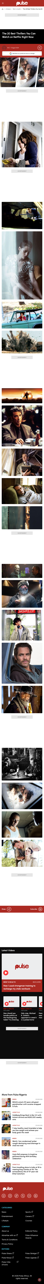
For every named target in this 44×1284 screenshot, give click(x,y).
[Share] (40, 48)
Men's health (17, 9)
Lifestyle (8, 9)
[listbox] (22, 1010)
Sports (28, 1212)
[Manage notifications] (39, 1280)
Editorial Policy (31, 1231)
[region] (22, 1010)
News (14, 1099)
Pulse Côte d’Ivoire (6, 1263)
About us (5, 1231)
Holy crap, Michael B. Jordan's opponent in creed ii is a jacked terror (29, 1016)
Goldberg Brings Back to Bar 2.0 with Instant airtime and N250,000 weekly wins (27, 1117)
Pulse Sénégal (31, 1253)
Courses (28, 1221)
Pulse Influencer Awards (31, 1236)
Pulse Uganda (31, 1258)
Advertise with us (8, 1235)
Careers (28, 1216)
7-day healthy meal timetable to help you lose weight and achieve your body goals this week (27, 1130)
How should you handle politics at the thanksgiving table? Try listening (11, 1016)
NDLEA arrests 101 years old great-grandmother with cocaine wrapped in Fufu (26, 1104)
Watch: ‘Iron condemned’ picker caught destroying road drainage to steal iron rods (26, 1143)
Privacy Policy (7, 1244)
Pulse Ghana (7, 1253)
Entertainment (7, 1216)
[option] (11, 1010)
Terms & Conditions (9, 1240)
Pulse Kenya (6, 1258)
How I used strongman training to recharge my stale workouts (19, 987)
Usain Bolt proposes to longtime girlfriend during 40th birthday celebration (24, 1156)
